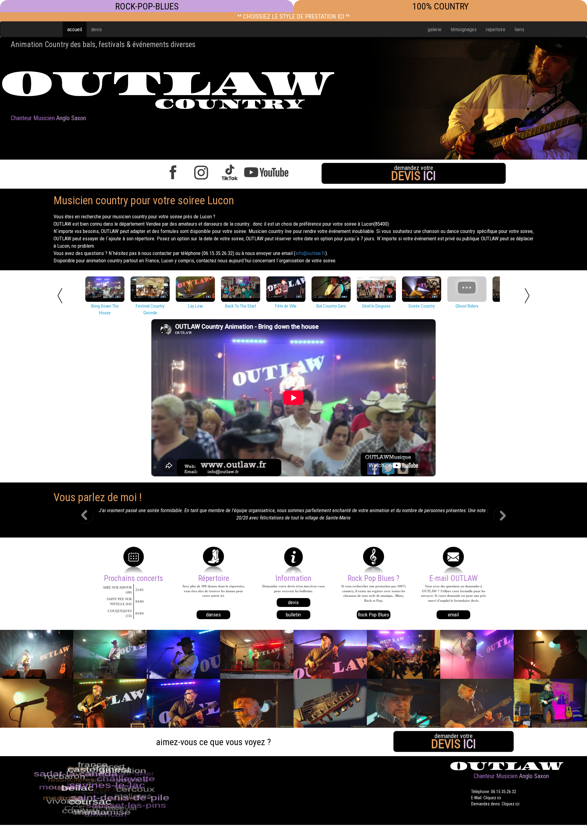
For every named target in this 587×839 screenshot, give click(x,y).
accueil (74, 29)
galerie (434, 29)
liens (519, 29)
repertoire (495, 29)
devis (96, 29)
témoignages (464, 29)
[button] (90, 516)
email (453, 615)
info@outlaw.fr (310, 253)
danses (213, 615)
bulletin (293, 615)
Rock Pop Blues (373, 615)
